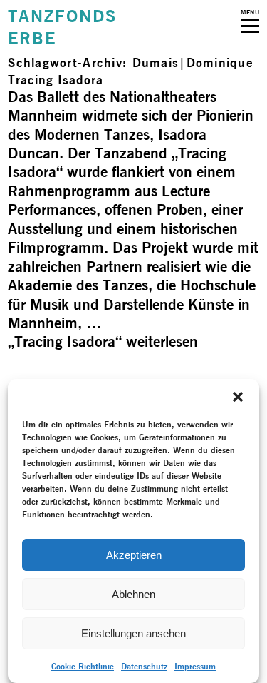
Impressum (195, 666)
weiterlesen (103, 341)
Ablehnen (133, 594)
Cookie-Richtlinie (82, 666)
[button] (238, 397)
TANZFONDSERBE (62, 27)
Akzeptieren (134, 555)
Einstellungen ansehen (133, 633)
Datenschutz (144, 666)
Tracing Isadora (55, 79)
